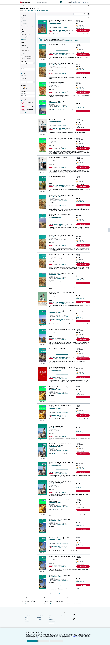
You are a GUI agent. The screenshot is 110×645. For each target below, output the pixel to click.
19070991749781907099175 (62, 524)
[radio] (21, 45)
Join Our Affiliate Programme (41, 615)
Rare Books (47, 5)
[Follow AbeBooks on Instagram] (74, 619)
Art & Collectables (58, 5)
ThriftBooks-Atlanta (56, 453)
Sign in (74, 2)
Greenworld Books (55, 263)
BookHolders (54, 509)
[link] (88, 14)
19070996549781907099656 (62, 354)
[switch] (22, 87)
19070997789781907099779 (62, 125)
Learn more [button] (23, 112)
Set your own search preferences (74, 603)
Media (50, 615)
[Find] (61, 2)
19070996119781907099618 (62, 393)
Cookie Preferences (52, 621)
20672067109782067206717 (62, 299)
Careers (50, 617)
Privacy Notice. (74, 637)
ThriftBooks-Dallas (55, 472)
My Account (78, 2)
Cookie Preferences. (74, 636)
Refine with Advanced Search (42, 10)
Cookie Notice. (38, 637)
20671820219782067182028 (62, 27)
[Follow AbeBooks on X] (74, 617)
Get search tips (70, 600)
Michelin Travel (52, 23)
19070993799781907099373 (62, 431)
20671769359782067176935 (62, 374)
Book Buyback (39, 617)
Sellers (78, 5)
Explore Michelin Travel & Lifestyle (70, 40)
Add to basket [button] (83, 30)
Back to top (55, 608)
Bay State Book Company (57, 224)
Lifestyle (59, 23)
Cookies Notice (51, 623)
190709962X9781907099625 (62, 221)
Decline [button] (44, 641)
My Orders (26, 619)
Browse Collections (35, 5)
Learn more (23, 39)
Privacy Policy (51, 619)
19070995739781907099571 (62, 50)
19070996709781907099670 (62, 316)
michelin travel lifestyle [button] (29, 10)
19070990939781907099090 (62, 182)
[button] (39, 14)
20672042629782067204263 (62, 106)
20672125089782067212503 (62, 87)
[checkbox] (21, 15)
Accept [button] (32, 641)
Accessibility (51, 624)
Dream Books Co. (55, 71)
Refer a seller (39, 619)
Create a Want (24, 603)
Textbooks (69, 5)
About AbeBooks (51, 613)
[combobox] (47, 2)
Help (88, 2)
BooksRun (54, 338)
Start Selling (87, 5)
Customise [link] (56, 641)
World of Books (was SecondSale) (58, 30)
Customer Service (64, 615)
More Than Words (55, 281)
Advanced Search (23, 5)
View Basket (27, 621)
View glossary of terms (72, 601)
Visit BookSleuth (47, 603)
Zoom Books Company (56, 147)
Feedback (109, 230)
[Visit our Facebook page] (74, 614)
